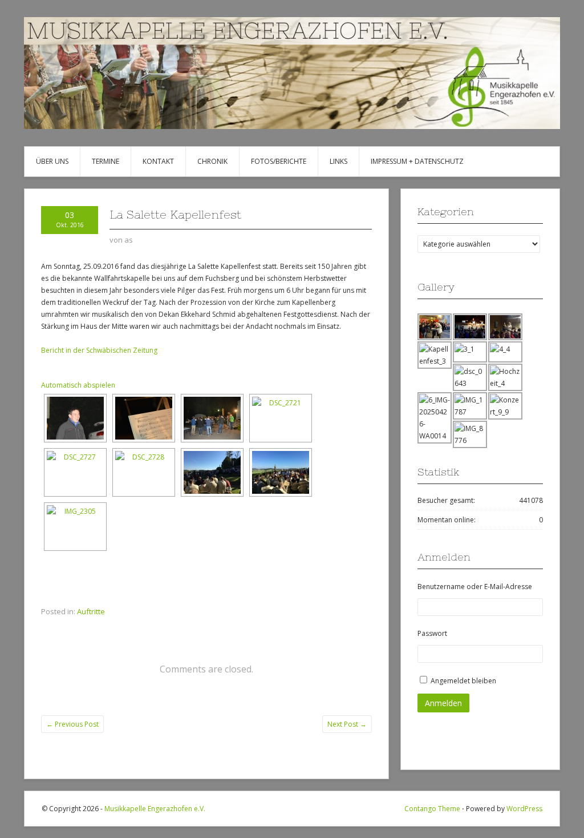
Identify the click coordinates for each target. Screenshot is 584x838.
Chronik (212, 161)
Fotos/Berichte (278, 161)
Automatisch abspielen (78, 385)
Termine (105, 161)
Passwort (432, 633)
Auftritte (91, 611)
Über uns (52, 161)
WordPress (524, 808)
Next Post (347, 724)
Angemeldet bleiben (463, 681)
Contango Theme (432, 808)
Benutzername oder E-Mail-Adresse (474, 586)
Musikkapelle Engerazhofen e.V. (154, 808)
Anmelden (443, 703)
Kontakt (158, 161)
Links (338, 161)
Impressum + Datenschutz (417, 161)
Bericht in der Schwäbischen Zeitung (99, 350)
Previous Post (72, 724)
